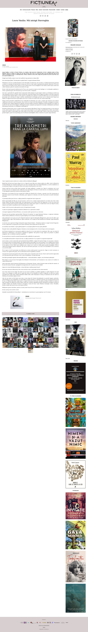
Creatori (58, 9)
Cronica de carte (26, 9)
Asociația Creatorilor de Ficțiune (76, 40)
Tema (37, 9)
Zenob (40, 9)
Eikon (67, 256)
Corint (67, 289)
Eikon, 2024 (68, 358)
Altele (66, 9)
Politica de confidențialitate (44, 625)
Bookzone (67, 185)
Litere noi (67, 120)
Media (44, 627)
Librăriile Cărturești (75, 44)
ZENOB (4, 65)
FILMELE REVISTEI (76, 116)
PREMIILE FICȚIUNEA (69, 49)
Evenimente (45, 9)
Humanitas (68, 222)
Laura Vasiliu (5, 72)
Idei (21, 9)
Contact (63, 9)
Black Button (68, 319)
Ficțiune (33, 9)
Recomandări (52, 9)
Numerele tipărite (76, 87)
